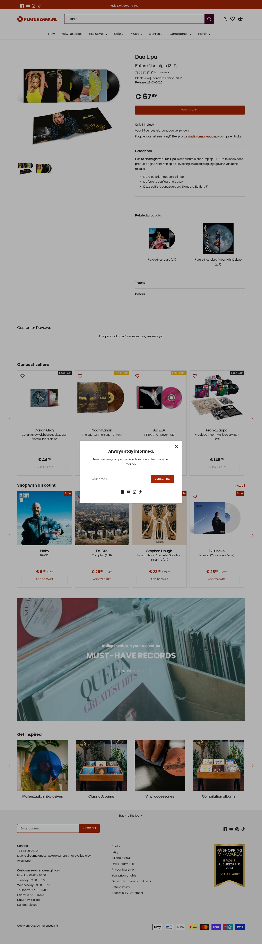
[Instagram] (134, 491)
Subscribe (162, 479)
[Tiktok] (140, 491)
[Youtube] (128, 491)
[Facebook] (122, 491)
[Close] (176, 446)
